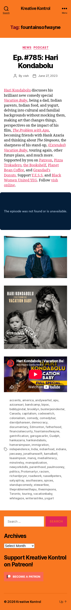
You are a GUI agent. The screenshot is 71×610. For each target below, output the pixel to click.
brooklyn (33, 409)
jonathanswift (32, 454)
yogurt (49, 498)
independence (19, 449)
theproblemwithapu (23, 489)
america (28, 400)
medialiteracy (47, 458)
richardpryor (18, 476)
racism (44, 471)
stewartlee (41, 485)
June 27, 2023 (48, 76)
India (34, 449)
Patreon (45, 160)
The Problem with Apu (31, 130)
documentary (18, 427)
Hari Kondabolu (17, 90)
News (27, 47)
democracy (40, 422)
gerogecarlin (39, 436)
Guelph (54, 436)
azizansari (16, 404)
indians (61, 449)
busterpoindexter (52, 409)
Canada (14, 413)
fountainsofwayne (46, 431)
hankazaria (17, 440)
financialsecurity (21, 431)
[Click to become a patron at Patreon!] (35, 576)
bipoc (45, 404)
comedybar (48, 418)
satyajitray (16, 480)
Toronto (14, 494)
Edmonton (37, 427)
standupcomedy (20, 485)
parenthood (37, 467)
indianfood (46, 449)
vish (26, 76)
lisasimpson (17, 458)
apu (55, 400)
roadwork (34, 476)
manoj (31, 458)
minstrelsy (16, 462)
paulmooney (55, 467)
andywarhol (43, 400)
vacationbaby (42, 494)
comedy (32, 418)
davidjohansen (19, 422)
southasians (34, 480)
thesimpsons (47, 489)
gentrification (18, 436)
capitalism (29, 413)
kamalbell (50, 454)
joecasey (15, 454)
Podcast (41, 47)
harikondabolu (36, 440)
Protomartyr (29, 471)
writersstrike (34, 498)
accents (15, 400)
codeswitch (46, 413)
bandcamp (32, 404)
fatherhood (53, 427)
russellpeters (52, 476)
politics (14, 471)
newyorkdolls (18, 467)
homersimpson (19, 445)
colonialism (17, 418)
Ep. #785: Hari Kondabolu (35, 61)
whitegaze (16, 498)
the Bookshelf (34, 165)
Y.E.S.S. (38, 175)
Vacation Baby (15, 100)
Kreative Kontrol (35, 8)
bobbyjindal (17, 409)
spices (48, 480)
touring (27, 494)
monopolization (36, 462)
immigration (40, 445)
